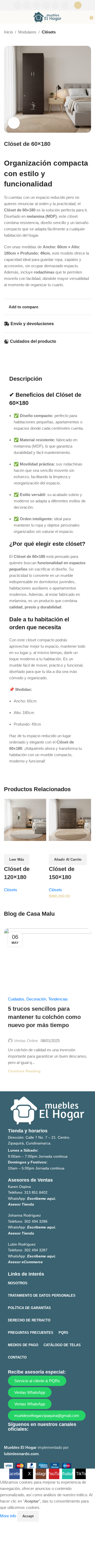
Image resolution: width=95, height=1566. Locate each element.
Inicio (8, 32)
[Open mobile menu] (6, 17)
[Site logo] (47, 16)
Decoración (36, 999)
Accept (28, 1516)
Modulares (27, 32)
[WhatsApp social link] (55, 5)
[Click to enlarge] (14, 123)
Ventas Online (26, 1040)
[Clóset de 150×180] (70, 819)
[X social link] (27, 5)
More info (8, 1516)
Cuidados (16, 999)
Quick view (10, 847)
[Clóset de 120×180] (25, 819)
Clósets (49, 32)
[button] (68, 859)
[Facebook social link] (17, 5)
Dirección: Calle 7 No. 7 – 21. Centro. (39, 1137)
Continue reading (24, 1071)
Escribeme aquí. (41, 1198)
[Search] (78, 5)
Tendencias (58, 999)
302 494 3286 (36, 1221)
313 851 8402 (36, 1192)
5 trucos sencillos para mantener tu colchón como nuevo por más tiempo (44, 1016)
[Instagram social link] (36, 5)
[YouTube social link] (46, 5)
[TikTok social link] (65, 5)
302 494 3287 (36, 1250)
